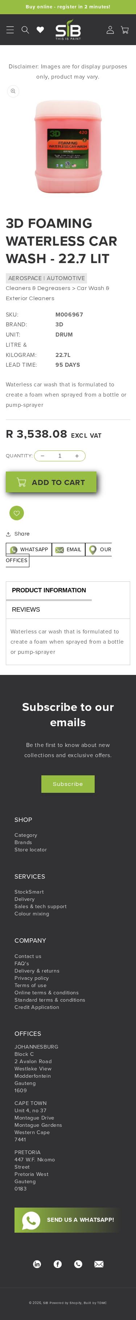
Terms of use (31, 985)
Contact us (28, 956)
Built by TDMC (95, 1303)
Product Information (49, 590)
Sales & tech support (41, 906)
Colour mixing (32, 913)
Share (22, 534)
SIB (46, 1303)
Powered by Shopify (66, 1303)
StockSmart (29, 891)
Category (26, 835)
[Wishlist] (40, 29)
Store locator (31, 849)
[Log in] (110, 30)
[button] (25, 30)
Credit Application (37, 1007)
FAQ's (22, 963)
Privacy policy (32, 978)
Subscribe (68, 784)
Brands (23, 842)
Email (74, 549)
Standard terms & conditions (50, 999)
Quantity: (19, 455)
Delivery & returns (37, 970)
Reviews (26, 609)
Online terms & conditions (47, 992)
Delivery (25, 899)
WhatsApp (34, 549)
